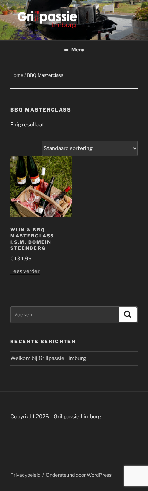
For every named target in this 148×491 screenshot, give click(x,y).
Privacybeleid (25, 475)
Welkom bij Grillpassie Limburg (48, 358)
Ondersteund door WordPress (79, 475)
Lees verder (25, 271)
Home (16, 75)
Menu (77, 49)
